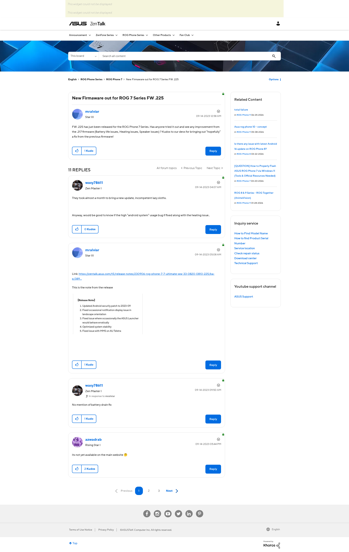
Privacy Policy (106, 529)
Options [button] (273, 79)
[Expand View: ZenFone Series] (116, 35)
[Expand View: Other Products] (173, 35)
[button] (77, 151)
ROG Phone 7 (114, 79)
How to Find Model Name (251, 233)
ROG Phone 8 (244, 154)
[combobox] (190, 56)
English (72, 79)
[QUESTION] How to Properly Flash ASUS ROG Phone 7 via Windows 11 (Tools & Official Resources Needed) (255, 171)
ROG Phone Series (91, 79)
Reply (213, 151)
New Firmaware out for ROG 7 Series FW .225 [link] (152, 79)
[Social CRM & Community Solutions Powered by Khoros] (272, 544)
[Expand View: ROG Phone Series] (147, 35)
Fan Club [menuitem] (185, 35)
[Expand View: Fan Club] (192, 35)
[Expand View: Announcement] (90, 35)
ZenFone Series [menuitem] (105, 35)
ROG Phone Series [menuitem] (133, 35)
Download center (245, 258)
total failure (241, 109)
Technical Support (246, 263)
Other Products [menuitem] (162, 35)
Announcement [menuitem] (78, 35)
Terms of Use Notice (80, 529)
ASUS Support (243, 296)
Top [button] (75, 543)
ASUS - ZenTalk (87, 23)
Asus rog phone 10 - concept (250, 127)
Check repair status (246, 253)
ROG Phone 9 (244, 115)
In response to (102, 396)
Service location (244, 248)
